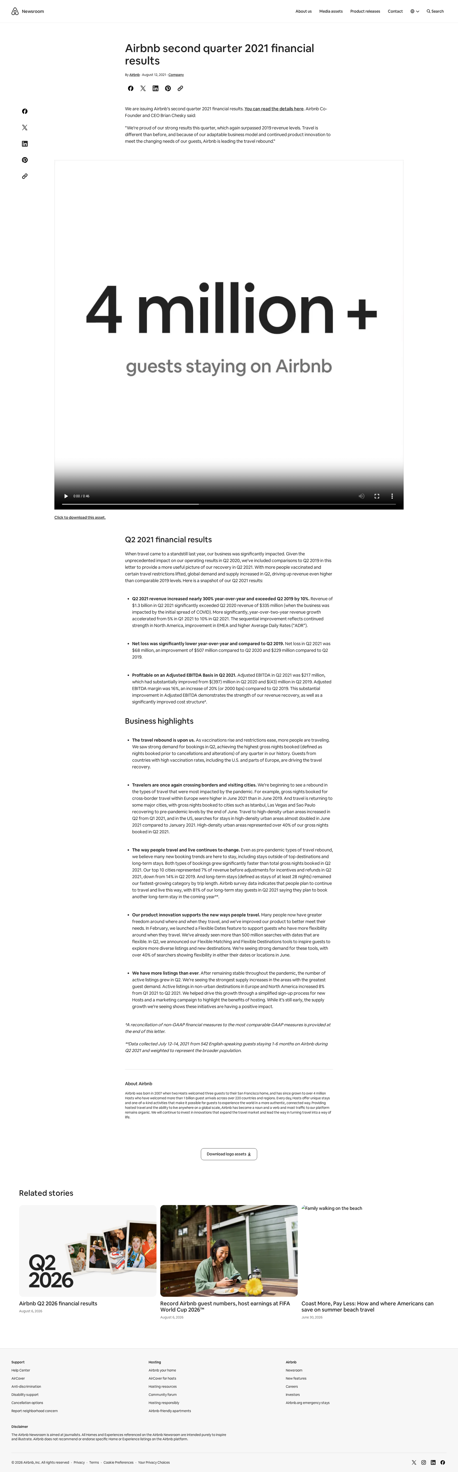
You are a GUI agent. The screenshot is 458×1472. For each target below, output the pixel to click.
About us (304, 11)
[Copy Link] (180, 88)
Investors (293, 1394)
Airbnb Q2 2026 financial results (58, 1303)
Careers (292, 1386)
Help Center (20, 1370)
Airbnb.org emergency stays (308, 1403)
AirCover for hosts (162, 1378)
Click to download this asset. (80, 517)
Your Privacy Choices (154, 1462)
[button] (415, 11)
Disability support (25, 1394)
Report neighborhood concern (34, 1411)
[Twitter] (414, 1462)
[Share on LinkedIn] (155, 88)
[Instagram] (423, 1462)
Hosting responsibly (164, 1403)
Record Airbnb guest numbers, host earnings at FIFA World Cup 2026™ (225, 1306)
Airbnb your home (162, 1370)
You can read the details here (274, 109)
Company (176, 75)
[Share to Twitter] (143, 88)
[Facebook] (443, 1462)
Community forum (163, 1394)
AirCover (18, 1378)
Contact (395, 11)
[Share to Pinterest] (168, 88)
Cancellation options (27, 1403)
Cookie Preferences (119, 1462)
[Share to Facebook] (130, 88)
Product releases (365, 11)
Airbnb (134, 75)
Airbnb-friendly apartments (170, 1411)
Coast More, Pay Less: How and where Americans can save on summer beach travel (368, 1306)
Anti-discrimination (26, 1386)
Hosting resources (163, 1386)
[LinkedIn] (433, 1462)
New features (296, 1378)
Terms (94, 1462)
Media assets (331, 11)
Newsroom (33, 11)
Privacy (79, 1462)
